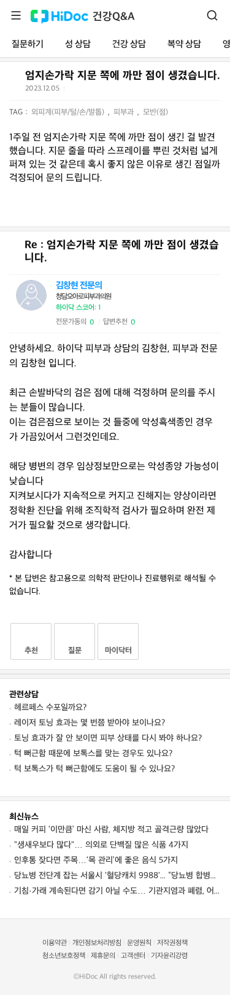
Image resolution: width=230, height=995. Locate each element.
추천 (31, 651)
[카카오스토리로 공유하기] (120, 91)
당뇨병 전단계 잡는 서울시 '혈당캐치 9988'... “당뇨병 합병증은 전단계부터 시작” (117, 875)
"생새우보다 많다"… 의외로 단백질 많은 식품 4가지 (101, 845)
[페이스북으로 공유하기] (90, 90)
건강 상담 (129, 44)
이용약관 (54, 943)
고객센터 (133, 956)
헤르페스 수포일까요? (50, 707)
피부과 (124, 112)
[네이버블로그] (135, 90)
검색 (212, 15)
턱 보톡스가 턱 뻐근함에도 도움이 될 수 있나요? (94, 769)
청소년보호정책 (63, 956)
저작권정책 (172, 943)
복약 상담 (184, 44)
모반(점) (155, 112)
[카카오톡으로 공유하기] (105, 91)
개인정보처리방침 (96, 943)
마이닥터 (118, 651)
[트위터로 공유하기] (75, 90)
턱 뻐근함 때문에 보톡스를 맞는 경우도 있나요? (93, 753)
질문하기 (28, 44)
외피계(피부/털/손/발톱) (69, 112)
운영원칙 (139, 943)
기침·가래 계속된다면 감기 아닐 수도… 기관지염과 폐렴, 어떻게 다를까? (117, 891)
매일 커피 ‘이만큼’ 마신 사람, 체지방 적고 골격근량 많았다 (111, 829)
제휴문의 (103, 956)
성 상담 (78, 44)
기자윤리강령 (169, 956)
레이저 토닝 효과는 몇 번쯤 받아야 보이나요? (89, 723)
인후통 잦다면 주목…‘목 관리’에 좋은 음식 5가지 (96, 860)
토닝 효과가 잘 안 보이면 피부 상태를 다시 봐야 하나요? (108, 738)
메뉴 (16, 15)
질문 (75, 651)
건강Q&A (114, 16)
